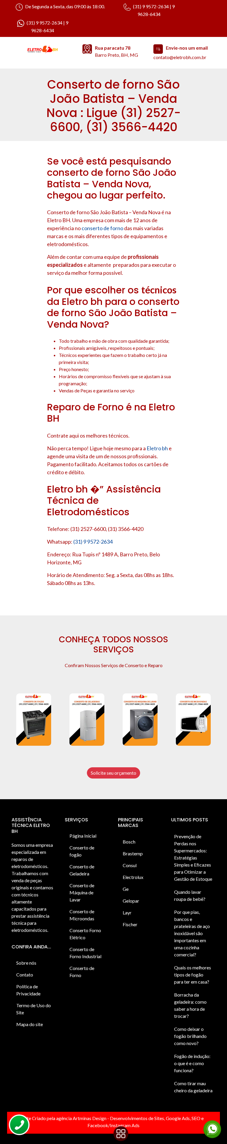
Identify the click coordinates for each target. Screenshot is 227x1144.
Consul (130, 865)
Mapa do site (29, 1024)
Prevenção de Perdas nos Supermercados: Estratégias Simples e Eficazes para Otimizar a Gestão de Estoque (193, 857)
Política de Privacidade (28, 990)
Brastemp (133, 853)
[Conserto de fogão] (34, 719)
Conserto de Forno (81, 971)
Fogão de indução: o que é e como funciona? (192, 1063)
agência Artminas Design (81, 1118)
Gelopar (131, 901)
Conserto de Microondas (81, 915)
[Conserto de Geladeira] (87, 719)
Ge (126, 889)
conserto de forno (102, 228)
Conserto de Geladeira (81, 870)
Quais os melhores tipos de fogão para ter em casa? (192, 974)
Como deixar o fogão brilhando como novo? (190, 1036)
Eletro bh (157, 448)
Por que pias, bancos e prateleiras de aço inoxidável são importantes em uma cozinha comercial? (192, 933)
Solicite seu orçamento (113, 773)
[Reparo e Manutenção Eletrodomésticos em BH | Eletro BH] (43, 50)
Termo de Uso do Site (33, 1008)
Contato (24, 974)
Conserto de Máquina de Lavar (81, 892)
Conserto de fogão (81, 851)
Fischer (130, 924)
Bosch (129, 841)
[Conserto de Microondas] (193, 719)
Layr (127, 912)
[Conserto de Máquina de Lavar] (140, 719)
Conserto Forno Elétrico (85, 933)
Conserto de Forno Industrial (85, 952)
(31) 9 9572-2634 (93, 541)
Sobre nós (26, 963)
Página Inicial (82, 835)
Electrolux (133, 877)
